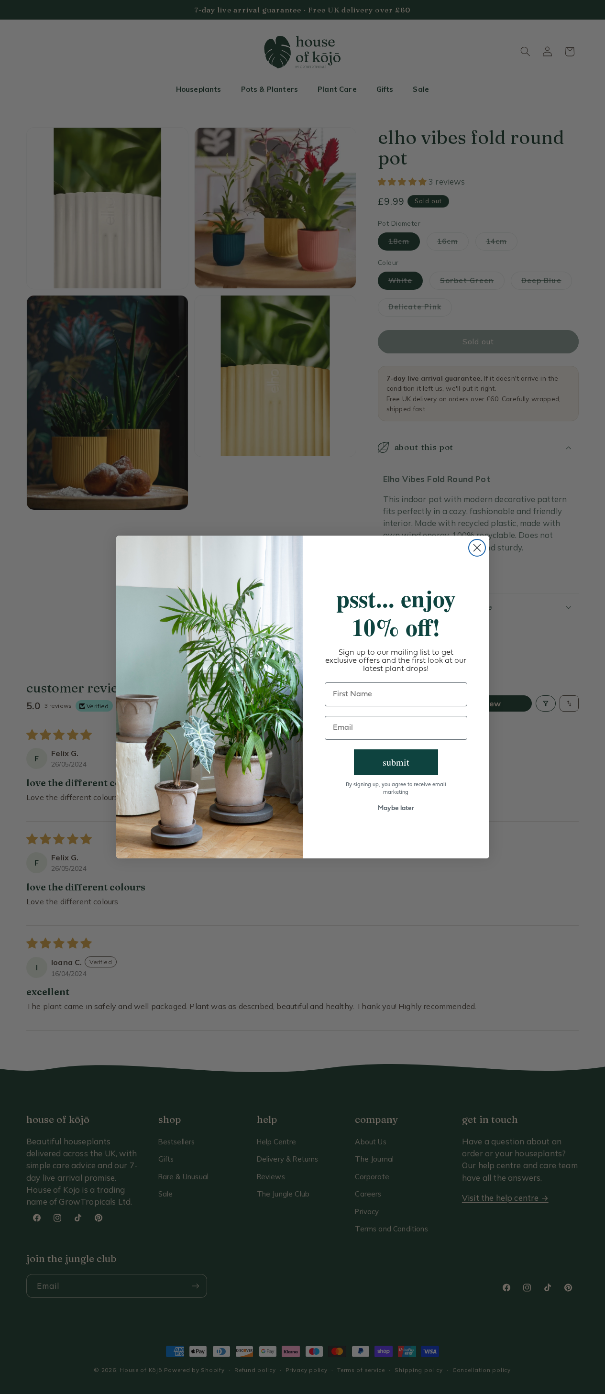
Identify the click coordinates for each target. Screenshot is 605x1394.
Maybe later (396, 808)
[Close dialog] (477, 547)
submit (396, 762)
